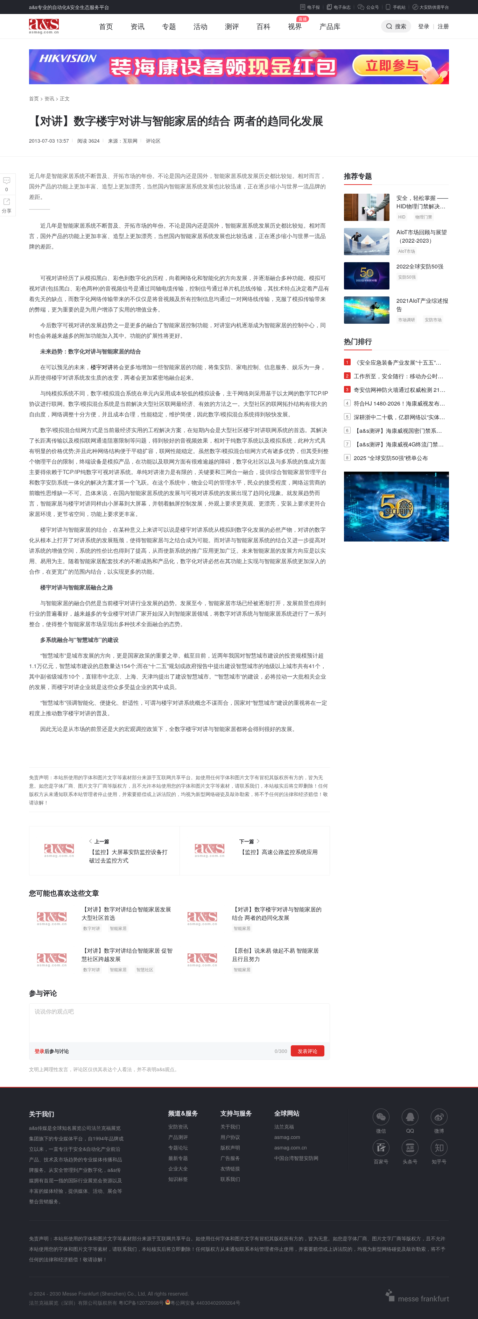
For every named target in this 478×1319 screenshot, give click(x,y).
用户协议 (230, 1136)
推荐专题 (358, 176)
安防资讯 (178, 1126)
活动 (201, 26)
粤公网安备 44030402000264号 (205, 1302)
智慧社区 (144, 969)
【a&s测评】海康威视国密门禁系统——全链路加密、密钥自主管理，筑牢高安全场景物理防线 (394, 431)
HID (402, 217)
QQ (410, 1130)
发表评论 (307, 1050)
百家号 (381, 1161)
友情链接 (230, 1168)
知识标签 (178, 1178)
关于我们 (230, 1126)
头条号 (410, 1161)
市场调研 (406, 319)
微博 (439, 1130)
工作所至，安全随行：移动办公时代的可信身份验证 (394, 377)
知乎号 (439, 1161)
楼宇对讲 (102, 367)
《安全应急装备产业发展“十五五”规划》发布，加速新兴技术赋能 (393, 363)
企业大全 (178, 1168)
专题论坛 (178, 1147)
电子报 (313, 7)
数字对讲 (91, 928)
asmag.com (287, 1136)
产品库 (329, 26)
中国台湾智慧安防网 (296, 1157)
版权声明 (230, 1147)
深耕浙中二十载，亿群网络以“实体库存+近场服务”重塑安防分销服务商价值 (395, 418)
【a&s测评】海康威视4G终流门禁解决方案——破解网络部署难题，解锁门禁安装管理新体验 (395, 445)
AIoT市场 (406, 251)
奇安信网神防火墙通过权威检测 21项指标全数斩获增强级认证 (395, 391)
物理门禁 (423, 217)
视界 (295, 26)
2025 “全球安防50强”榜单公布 (387, 458)
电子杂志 (342, 7)
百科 (263, 26)
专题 (169, 26)
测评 (232, 26)
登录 (423, 26)
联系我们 (230, 1178)
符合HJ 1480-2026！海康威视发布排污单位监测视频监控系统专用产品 (395, 404)
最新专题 (178, 1157)
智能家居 (118, 928)
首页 (106, 26)
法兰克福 (284, 1126)
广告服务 (230, 1157)
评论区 (153, 140)
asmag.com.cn (290, 1147)
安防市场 (433, 319)
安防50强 (407, 277)
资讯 (138, 26)
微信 (381, 1121)
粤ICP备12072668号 (141, 1302)
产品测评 (178, 1136)
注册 (443, 26)
